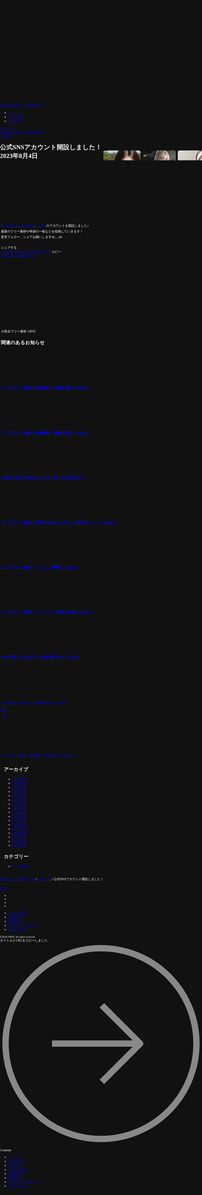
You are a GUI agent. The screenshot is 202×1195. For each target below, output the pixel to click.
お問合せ (6, 136)
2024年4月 (19, 808)
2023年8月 (19, 841)
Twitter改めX (10, 225)
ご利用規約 (16, 917)
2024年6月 (19, 799)
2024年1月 (19, 820)
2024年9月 (19, 787)
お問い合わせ (17, 929)
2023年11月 (20, 828)
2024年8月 (19, 791)
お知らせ (14, 121)
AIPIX (4, 888)
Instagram (28, 225)
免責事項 (14, 921)
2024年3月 (19, 812)
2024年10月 (20, 783)
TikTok (41, 225)
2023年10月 (20, 833)
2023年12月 (20, 824)
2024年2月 (19, 816)
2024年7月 (19, 795)
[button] (56, 251)
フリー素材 (16, 116)
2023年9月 (19, 837)
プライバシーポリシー (23, 925)
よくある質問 (17, 913)
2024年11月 (20, 779)
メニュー (6, 128)
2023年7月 (19, 845)
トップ (12, 112)
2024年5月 (19, 804)
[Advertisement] (69, 192)
